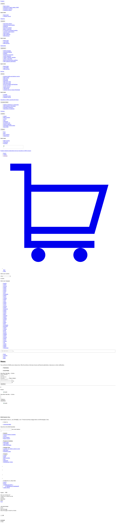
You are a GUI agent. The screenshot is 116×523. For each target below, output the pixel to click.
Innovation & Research (8, 107)
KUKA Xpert (5, 450)
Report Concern (6, 438)
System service (6, 87)
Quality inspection (7, 56)
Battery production (7, 29)
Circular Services (7, 85)
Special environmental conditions (10, 60)
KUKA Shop (5, 79)
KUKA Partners (6, 35)
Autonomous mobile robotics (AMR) (11, 7)
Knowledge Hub (6, 122)
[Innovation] (5, 378)
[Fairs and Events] (5, 377)
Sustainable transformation (9, 125)
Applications (3, 45)
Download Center (7, 451)
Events (4, 456)
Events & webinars (7, 124)
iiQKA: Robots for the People (9, 106)
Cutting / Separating (7, 58)
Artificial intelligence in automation (11, 104)
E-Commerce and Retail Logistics (10, 30)
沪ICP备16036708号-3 (8, 485)
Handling (5, 53)
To (12, 382)
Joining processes (7, 50)
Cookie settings (6, 487)
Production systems (7, 10)
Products (2, 1)
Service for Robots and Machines (10, 84)
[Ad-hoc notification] (5, 374)
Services (2, 71)
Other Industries (6, 34)
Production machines (7, 8)
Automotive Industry (7, 23)
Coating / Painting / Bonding (9, 57)
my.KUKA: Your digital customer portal (11, 448)
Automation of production (8, 108)
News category (12, 378)
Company (3, 111)
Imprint (4, 482)
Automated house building (9, 25)
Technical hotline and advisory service (11, 76)
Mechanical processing (8, 54)
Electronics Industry (7, 27)
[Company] (5, 375)
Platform (3, 399)
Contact (5, 116)
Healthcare (5, 26)
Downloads (5, 80)
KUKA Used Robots (7, 445)
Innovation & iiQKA (4, 102)
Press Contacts (6, 437)
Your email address (16, 429)
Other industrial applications (9, 61)
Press (4, 120)
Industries (3, 18)
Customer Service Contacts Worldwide (11, 89)
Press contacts (6, 134)
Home (4, 354)
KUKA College (6, 77)
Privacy (4, 483)
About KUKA (5, 127)
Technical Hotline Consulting (9, 434)
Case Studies (6, 443)
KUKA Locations (6, 117)
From (13, 381)
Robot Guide (6, 442)
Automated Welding (7, 52)
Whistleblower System (8, 462)
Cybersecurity (6, 88)
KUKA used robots (7, 81)
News (4, 133)
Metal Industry (6, 33)
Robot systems (6, 6)
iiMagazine (5, 121)
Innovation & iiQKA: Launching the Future (10, 99)
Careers (5, 118)
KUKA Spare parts (7, 83)
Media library (6, 136)
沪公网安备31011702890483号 (12, 486)
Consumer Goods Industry (8, 31)
